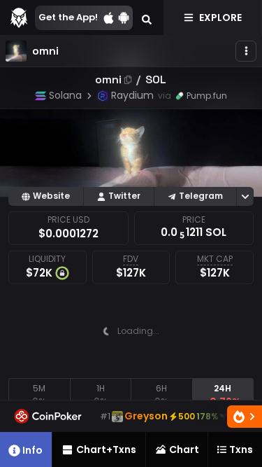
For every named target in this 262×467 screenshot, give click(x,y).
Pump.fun (207, 96)
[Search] (147, 17)
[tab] (39, 395)
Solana (65, 95)
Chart (184, 449)
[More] (245, 51)
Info (32, 450)
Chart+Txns (106, 449)
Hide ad (226, 366)
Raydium (132, 95)
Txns (241, 449)
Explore (220, 18)
